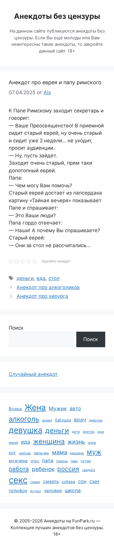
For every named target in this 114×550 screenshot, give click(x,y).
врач (80, 419)
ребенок (43, 469)
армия (47, 420)
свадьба (88, 470)
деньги (25, 278)
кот (12, 452)
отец (34, 460)
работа (19, 469)
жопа (92, 443)
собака (68, 481)
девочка (95, 420)
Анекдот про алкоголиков (48, 287)
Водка (15, 408)
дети (76, 432)
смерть (51, 481)
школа (73, 490)
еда (41, 278)
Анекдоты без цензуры (57, 16)
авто (75, 408)
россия (68, 469)
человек (53, 490)
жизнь (76, 441)
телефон (18, 490)
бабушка (63, 420)
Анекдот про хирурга (42, 296)
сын (94, 481)
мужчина (18, 460)
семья (35, 482)
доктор (88, 432)
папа (47, 460)
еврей (13, 443)
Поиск (16, 328)
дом (100, 432)
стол (54, 278)
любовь (25, 453)
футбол (35, 491)
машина (77, 453)
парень (62, 461)
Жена (35, 407)
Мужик (58, 408)
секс (18, 480)
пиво (74, 461)
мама (59, 452)
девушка (25, 430)
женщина (49, 441)
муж (94, 452)
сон (82, 481)
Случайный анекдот (33, 374)
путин (86, 461)
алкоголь (24, 419)
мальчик (41, 453)
